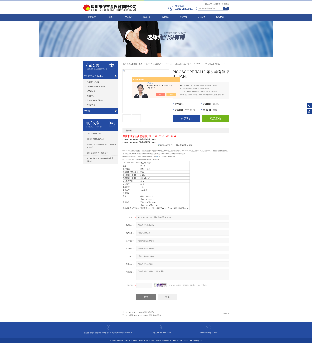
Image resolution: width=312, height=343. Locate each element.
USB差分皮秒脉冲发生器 (96, 86)
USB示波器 (91, 91)
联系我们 (225, 4)
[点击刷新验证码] (160, 285)
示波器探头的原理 (94, 133)
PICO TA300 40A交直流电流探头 (141, 312)
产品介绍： (129, 130)
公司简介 (110, 17)
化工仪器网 (156, 341)
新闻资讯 (165, 17)
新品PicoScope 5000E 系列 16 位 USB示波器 (101, 145)
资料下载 (183, 17)
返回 (225, 313)
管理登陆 (165, 341)
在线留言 (217, 4)
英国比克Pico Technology (93, 76)
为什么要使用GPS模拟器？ (97, 153)
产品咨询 (186, 118)
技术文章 (147, 17)
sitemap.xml (197, 341)
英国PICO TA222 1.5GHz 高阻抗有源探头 (145, 315)
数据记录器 (91, 105)
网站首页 (208, 4)
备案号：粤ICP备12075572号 (181, 341)
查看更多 (87, 111)
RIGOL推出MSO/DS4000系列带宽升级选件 (101, 159)
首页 (140, 64)
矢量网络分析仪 (93, 82)
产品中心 (128, 17)
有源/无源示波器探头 (95, 100)
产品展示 (147, 64)
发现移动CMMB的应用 (95, 139)
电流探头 (90, 96)
